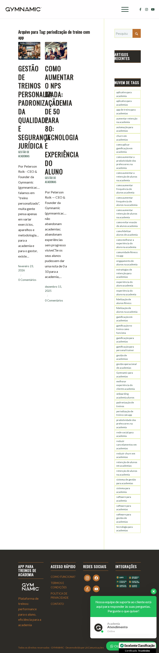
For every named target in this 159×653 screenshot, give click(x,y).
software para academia (123, 499)
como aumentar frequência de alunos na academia (126, 201)
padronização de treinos (125, 404)
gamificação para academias (125, 340)
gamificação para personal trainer (125, 348)
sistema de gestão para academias (126, 481)
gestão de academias (122, 357)
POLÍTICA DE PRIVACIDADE (60, 595)
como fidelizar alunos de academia (127, 233)
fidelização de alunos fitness (123, 301)
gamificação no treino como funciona (124, 329)
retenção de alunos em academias (126, 464)
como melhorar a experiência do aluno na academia (126, 243)
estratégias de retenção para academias (124, 273)
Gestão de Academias (24, 154)
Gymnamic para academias (124, 374)
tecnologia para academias (124, 528)
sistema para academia (123, 490)
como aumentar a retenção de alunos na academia (126, 176)
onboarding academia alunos (125, 395)
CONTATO (57, 603)
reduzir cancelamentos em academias (126, 445)
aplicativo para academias (124, 103)
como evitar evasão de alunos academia (127, 224)
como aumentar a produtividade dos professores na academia (126, 162)
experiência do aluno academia (124, 284)
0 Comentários (27, 279)
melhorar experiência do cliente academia (125, 385)
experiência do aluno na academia (126, 292)
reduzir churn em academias (125, 455)
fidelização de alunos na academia (126, 310)
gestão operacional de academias (126, 366)
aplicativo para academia (124, 94)
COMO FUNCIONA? (63, 576)
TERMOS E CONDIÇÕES (59, 585)
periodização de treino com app (124, 413)
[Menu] (123, 9)
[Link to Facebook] (140, 9)
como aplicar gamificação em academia (124, 148)
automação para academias (124, 129)
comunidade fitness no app (127, 254)
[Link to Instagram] (146, 9)
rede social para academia (125, 434)
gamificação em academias (124, 319)
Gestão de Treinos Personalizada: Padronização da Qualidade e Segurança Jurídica (40, 106)
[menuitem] (123, 9)
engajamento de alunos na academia (126, 263)
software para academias (123, 507)
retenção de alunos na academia (126, 472)
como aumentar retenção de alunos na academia (126, 214)
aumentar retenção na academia (126, 120)
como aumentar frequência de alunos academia (125, 189)
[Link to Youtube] (153, 9)
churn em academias (122, 138)
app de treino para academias (126, 111)
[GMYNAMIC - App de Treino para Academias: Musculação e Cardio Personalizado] (23, 9)
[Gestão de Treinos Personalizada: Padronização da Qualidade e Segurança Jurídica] (29, 51)
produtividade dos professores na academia (126, 424)
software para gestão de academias (123, 518)
